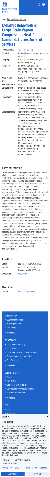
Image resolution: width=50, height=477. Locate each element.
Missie (9, 376)
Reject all (37, 473)
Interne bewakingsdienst (16, 392)
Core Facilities (12, 360)
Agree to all (12, 473)
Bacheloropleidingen (15, 319)
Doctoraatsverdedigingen (16, 19)
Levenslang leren (13, 327)
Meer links (11, 332)
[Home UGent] (10, 7)
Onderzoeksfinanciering (16, 344)
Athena (9, 409)
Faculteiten (11, 380)
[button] (44, 3)
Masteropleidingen (14, 323)
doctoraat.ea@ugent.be (27, 291)
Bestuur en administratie (16, 384)
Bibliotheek (11, 413)
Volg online (22, 273)
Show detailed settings (10, 468)
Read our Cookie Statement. (36, 468)
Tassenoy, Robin (24, 49)
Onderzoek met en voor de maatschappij (22, 352)
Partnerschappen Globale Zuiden (19, 356)
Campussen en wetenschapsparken (20, 388)
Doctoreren (11, 348)
